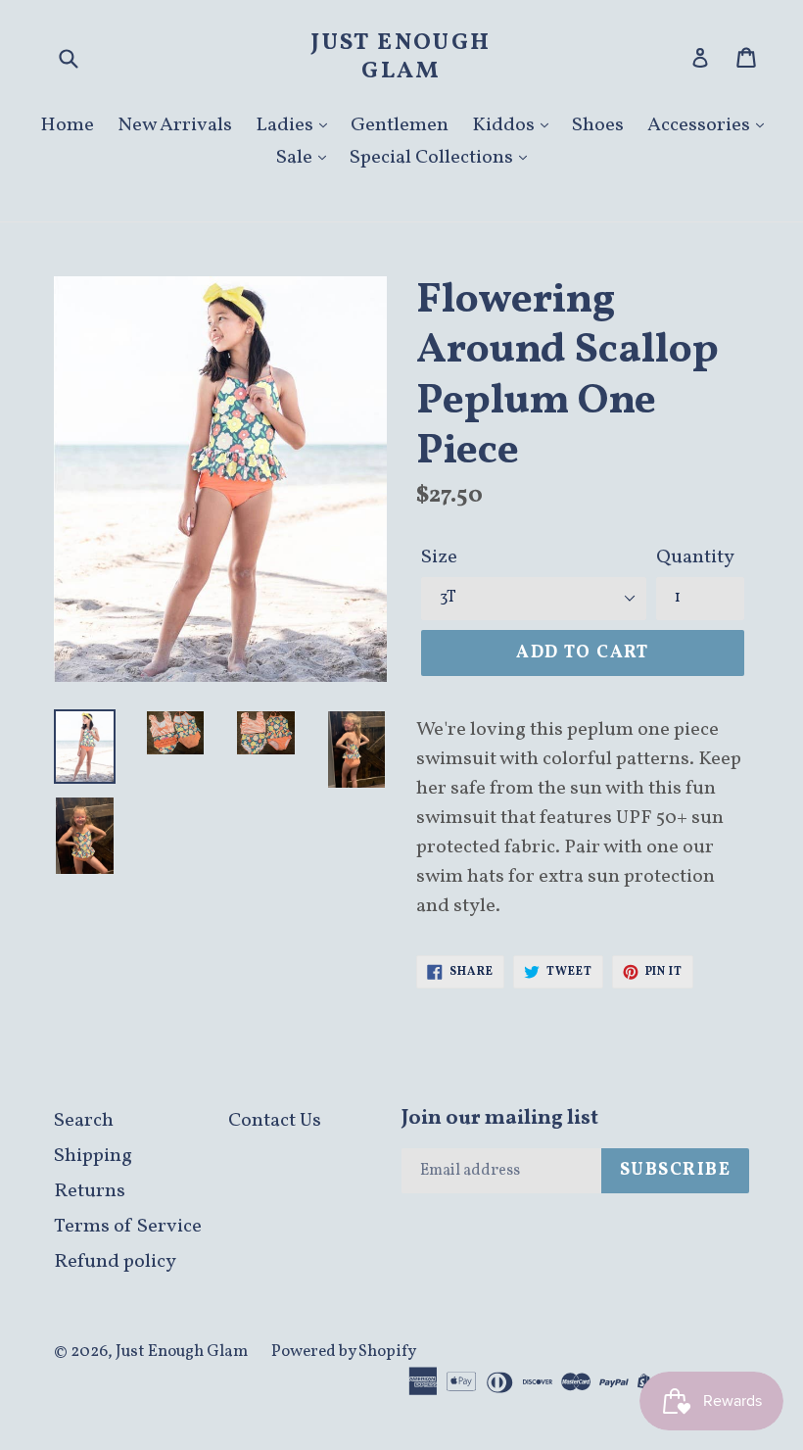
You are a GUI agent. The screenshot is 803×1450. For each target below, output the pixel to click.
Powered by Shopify (343, 1351)
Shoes (598, 125)
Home (67, 125)
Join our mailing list (500, 1118)
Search (84, 1121)
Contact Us (274, 1121)
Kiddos (505, 125)
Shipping (93, 1156)
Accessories (700, 125)
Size (439, 557)
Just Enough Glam (401, 57)
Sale (296, 157)
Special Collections (433, 157)
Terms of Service (128, 1226)
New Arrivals (175, 125)
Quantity (695, 557)
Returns (89, 1191)
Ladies (286, 125)
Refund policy (115, 1262)
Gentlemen (400, 125)
